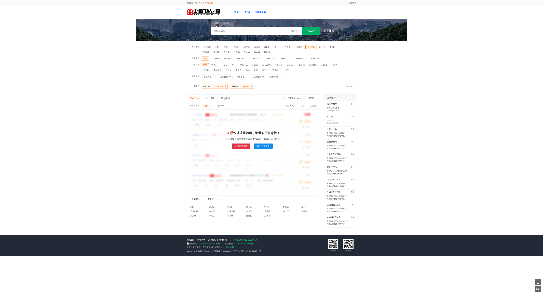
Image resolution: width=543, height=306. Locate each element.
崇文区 (247, 47)
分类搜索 (329, 30)
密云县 (257, 52)
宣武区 (257, 47)
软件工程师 (213, 86)
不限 (217, 47)
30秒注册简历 (263, 146)
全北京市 (207, 47)
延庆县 (267, 52)
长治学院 (330, 120)
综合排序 (206, 106)
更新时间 (221, 106)
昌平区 (216, 52)
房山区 (322, 47)
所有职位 (194, 98)
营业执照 (230, 247)
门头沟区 (311, 47)
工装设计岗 (332, 129)
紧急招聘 (225, 98)
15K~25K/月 (271, 58)
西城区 (237, 47)
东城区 (227, 47)
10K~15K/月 (256, 58)
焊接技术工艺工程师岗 (337, 179)
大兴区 (227, 52)
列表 (314, 106)
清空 (350, 86)
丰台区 (277, 47)
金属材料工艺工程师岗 (337, 192)
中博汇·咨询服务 (333, 108)
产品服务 (212, 240)
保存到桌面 (352, 3)
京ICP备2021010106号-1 (210, 243)
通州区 (332, 47)
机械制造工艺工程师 (336, 205)
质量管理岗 (332, 142)
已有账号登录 (241, 146)
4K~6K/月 (215, 58)
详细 (303, 106)
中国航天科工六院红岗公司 (337, 133)
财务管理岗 (332, 167)
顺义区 (206, 52)
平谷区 (247, 52)
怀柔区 (237, 52)
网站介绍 (223, 240)
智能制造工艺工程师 (336, 217)
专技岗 (330, 116)
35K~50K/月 (301, 58)
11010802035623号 (244, 243)
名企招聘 (209, 98)
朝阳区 (267, 47)
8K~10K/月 (241, 58)
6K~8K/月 (228, 58)
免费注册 (210, 3)
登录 (202, 3)
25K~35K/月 (286, 58)
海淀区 (300, 47)
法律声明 (201, 240)
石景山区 (289, 47)
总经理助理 (332, 104)
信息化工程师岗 (334, 154)
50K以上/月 (316, 58)
